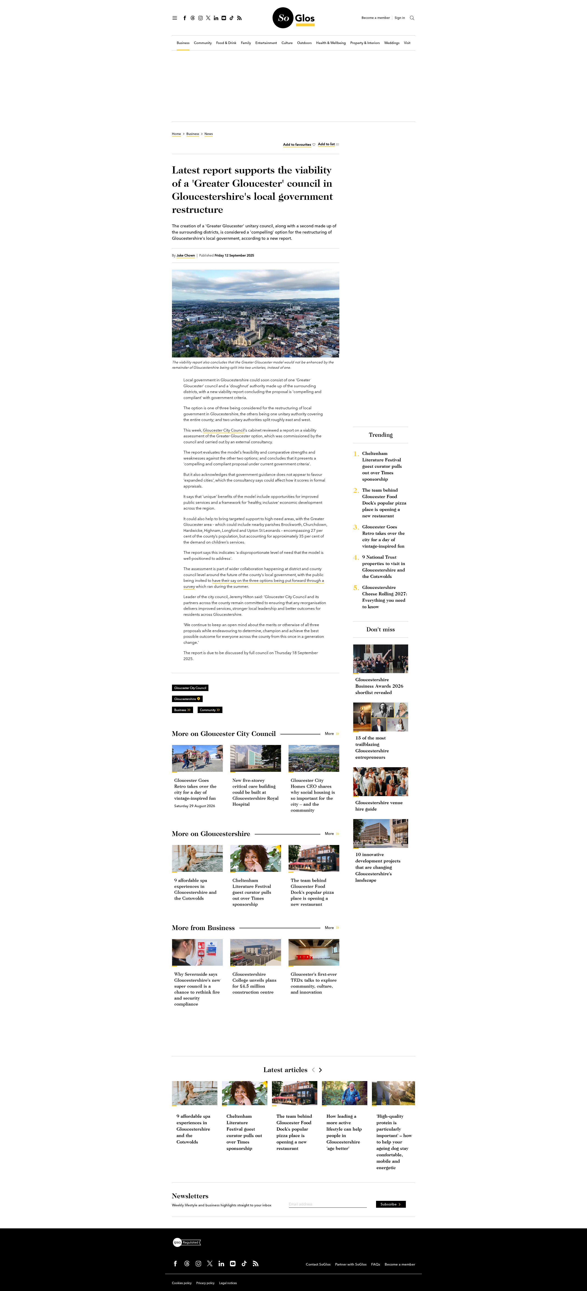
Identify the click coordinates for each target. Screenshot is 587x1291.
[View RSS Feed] (239, 18)
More (329, 733)
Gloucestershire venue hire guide (379, 805)
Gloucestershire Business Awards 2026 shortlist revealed (379, 686)
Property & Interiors (365, 43)
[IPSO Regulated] (188, 1242)
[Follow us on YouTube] (224, 18)
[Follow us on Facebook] (185, 18)
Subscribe (389, 1204)
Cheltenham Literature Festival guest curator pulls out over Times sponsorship (252, 892)
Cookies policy (182, 1283)
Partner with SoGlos (351, 1264)
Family (246, 43)
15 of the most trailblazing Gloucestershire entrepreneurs (372, 747)
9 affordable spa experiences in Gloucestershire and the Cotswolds (193, 1128)
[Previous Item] (313, 1069)
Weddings (391, 43)
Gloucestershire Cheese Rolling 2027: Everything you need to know (384, 597)
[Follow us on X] (208, 18)
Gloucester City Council (223, 430)
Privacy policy (205, 1283)
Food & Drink (226, 43)
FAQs (375, 1264)
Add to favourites (297, 144)
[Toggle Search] (412, 18)
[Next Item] (320, 1069)
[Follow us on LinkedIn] (216, 18)
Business (183, 43)
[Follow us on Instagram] (200, 18)
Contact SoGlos (318, 1264)
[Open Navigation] (174, 18)
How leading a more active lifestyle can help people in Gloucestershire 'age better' (344, 1132)
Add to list (326, 144)
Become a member (376, 18)
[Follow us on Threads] (192, 18)
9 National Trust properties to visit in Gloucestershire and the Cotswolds (383, 566)
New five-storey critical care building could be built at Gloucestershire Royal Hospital (256, 792)
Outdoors (304, 43)
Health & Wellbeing (331, 43)
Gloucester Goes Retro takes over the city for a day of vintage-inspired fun (383, 536)
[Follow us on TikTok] (231, 18)
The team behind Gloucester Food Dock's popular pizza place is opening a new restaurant (312, 892)
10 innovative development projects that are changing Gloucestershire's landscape (378, 867)
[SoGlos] (293, 18)
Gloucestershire (185, 699)
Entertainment (266, 43)
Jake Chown (186, 255)
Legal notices (228, 1283)
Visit (407, 43)
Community (203, 43)
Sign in (400, 18)
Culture (287, 43)
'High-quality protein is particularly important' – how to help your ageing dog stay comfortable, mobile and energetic (394, 1141)
